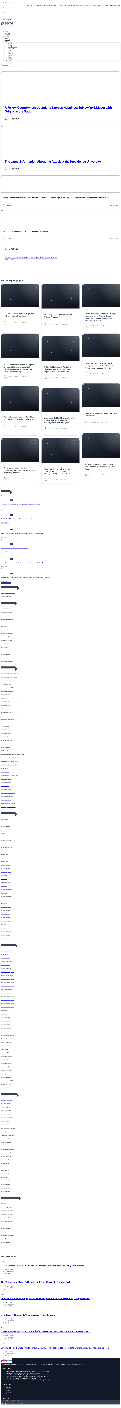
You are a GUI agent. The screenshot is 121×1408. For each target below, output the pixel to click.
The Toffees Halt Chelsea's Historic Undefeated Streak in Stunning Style (17, 518)
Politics (10, 53)
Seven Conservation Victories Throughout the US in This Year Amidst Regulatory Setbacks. (19, 470)
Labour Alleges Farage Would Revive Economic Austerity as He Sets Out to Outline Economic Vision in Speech (26, 577)
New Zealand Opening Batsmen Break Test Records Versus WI (23, 1373)
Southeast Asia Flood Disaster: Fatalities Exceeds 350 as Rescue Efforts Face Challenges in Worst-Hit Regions (59, 420)
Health (10, 45)
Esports (7, 36)
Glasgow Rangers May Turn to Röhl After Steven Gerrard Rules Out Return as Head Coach (22, 562)
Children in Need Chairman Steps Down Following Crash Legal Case (19, 315)
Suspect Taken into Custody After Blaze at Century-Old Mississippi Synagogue (19, 418)
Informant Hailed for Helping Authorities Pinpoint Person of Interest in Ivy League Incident (22, 533)
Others (10, 52)
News (10, 50)
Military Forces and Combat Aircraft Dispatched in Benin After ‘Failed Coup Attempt (82, 5)
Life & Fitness (12, 47)
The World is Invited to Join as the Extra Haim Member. (21, 1378)
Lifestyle (11, 48)
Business (7, 35)
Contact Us (8, 60)
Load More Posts (6, 583)
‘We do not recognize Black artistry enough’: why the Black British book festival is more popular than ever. (99, 365)
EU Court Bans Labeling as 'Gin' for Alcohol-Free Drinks (25, 231)
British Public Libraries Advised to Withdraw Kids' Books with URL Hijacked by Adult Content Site (57, 369)
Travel (10, 59)
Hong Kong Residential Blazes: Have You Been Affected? (101, 414)
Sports (10, 55)
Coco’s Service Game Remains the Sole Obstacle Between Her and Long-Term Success (20, 504)
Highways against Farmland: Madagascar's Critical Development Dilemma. (31, 258)
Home (6, 31)
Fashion (7, 38)
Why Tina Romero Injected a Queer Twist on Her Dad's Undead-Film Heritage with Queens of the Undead (58, 471)
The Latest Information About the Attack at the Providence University (53, 161)
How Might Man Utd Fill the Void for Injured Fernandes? (58, 316)
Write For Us (4, 1401)
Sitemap (20, 1401)
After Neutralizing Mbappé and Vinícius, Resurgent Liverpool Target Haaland (27, 1376)
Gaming (10, 43)
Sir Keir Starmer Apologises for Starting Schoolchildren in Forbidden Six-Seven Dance (100, 466)
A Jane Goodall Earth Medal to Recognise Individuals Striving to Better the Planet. (28, 1375)
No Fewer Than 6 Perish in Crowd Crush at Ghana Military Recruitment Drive (27, 1371)
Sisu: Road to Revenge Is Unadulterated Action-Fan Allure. (14, 548)
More (6, 41)
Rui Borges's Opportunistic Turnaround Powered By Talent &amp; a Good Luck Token (30, 5)
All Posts (7, 33)
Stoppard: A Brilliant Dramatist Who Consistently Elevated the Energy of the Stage (28, 1380)
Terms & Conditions (12, 1401)
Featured (7, 40)
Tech (9, 57)
